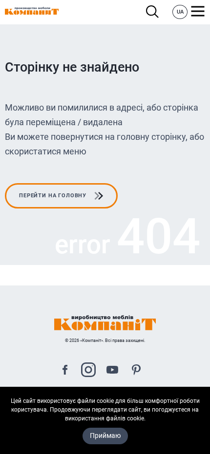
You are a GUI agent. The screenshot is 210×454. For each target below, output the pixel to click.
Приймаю (105, 435)
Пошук (155, 12)
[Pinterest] (136, 370)
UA (180, 12)
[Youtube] (112, 370)
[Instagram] (88, 370)
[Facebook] (65, 370)
